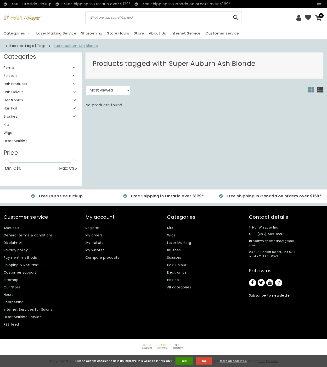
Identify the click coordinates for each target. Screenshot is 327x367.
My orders (94, 235)
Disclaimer (13, 242)
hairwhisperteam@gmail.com (272, 243)
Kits (170, 227)
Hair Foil (173, 279)
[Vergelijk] (320, 4)
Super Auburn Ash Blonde (76, 45)
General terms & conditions (28, 235)
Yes (184, 361)
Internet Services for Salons (28, 309)
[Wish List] (308, 17)
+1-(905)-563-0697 (267, 234)
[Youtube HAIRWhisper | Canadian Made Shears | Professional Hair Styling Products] (269, 282)
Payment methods (20, 257)
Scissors (174, 257)
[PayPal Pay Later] (179, 348)
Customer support (20, 272)
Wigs (171, 235)
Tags (41, 45)
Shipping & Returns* (21, 265)
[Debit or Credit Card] (164, 348)
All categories (179, 287)
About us (11, 227)
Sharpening (14, 302)
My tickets (94, 242)
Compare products (102, 257)
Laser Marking (179, 242)
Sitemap (11, 279)
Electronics (176, 272)
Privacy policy (16, 250)
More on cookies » (233, 361)
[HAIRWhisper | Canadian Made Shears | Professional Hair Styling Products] (23, 18)
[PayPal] (148, 348)
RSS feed (11, 324)
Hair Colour (176, 265)
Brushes (174, 250)
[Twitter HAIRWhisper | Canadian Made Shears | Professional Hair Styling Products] (261, 282)
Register (92, 227)
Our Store (12, 287)
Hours (8, 294)
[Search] (236, 17)
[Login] (298, 17)
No (204, 361)
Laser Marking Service (23, 317)
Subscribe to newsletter (270, 295)
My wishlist (94, 250)
